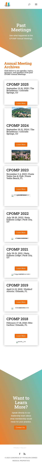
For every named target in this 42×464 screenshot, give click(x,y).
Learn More (21, 103)
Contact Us (20, 427)
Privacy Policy (19, 448)
